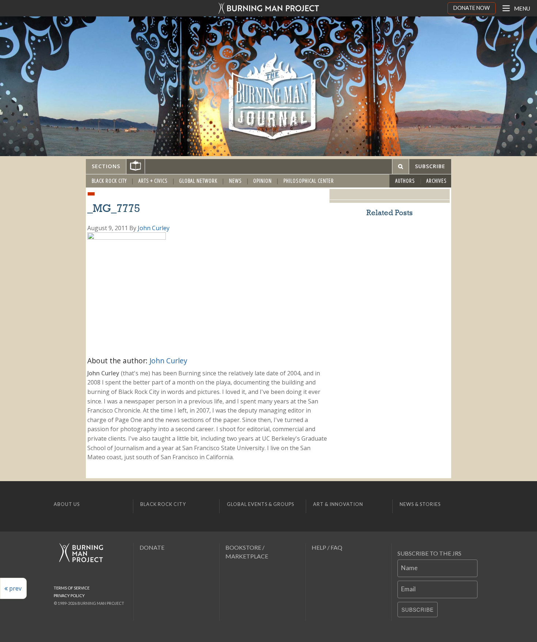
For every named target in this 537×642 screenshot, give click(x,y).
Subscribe (417, 609)
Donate (152, 547)
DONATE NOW (471, 8)
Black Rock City (109, 180)
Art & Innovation (338, 504)
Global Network (198, 180)
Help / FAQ (327, 547)
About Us (67, 504)
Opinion (262, 180)
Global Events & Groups (260, 504)
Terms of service (72, 587)
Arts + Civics (153, 180)
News (235, 180)
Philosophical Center (308, 180)
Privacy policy (69, 595)
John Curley (154, 228)
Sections (106, 166)
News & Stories (420, 504)
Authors (405, 180)
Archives (436, 180)
